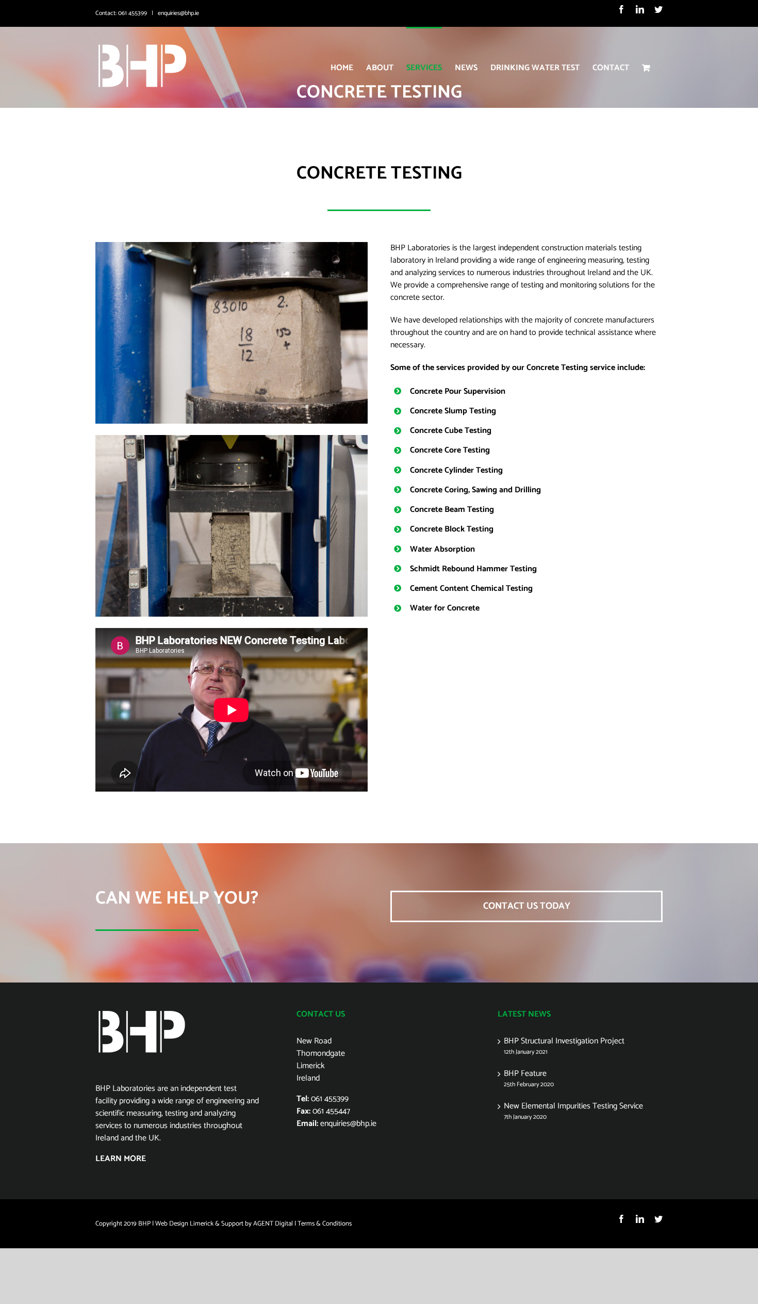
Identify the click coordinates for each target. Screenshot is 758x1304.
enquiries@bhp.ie (178, 13)
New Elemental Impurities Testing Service (573, 1106)
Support (232, 1223)
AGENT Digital (273, 1223)
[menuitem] (342, 67)
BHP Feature (525, 1074)
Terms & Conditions (325, 1223)
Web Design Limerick (184, 1223)
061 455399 (132, 13)
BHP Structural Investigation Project (564, 1041)
